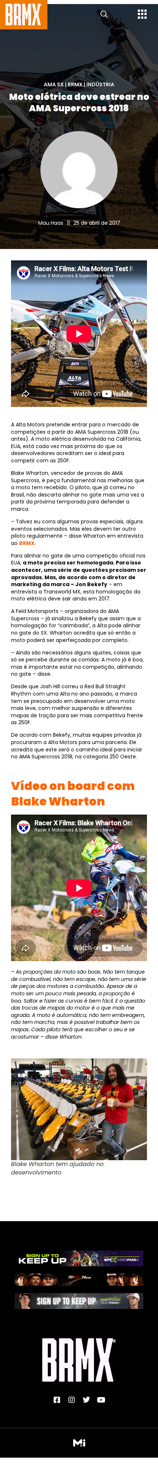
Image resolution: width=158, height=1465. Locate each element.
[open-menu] (142, 15)
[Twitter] (86, 1400)
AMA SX (54, 84)
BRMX (75, 84)
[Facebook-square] (57, 1400)
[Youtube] (101, 1400)
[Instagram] (71, 1400)
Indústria (100, 84)
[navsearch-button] (104, 14)
